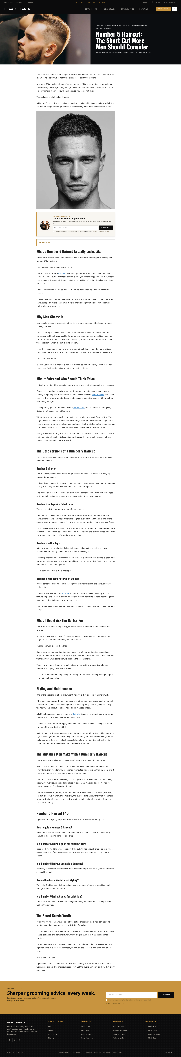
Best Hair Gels (150, 1038)
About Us (146, 2)
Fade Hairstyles (119, 1038)
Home (98, 25)
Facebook (30, 2)
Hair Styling (144, 9)
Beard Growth (86, 1030)
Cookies (89, 1052)
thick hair (66, 593)
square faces (98, 395)
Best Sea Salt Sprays (153, 1034)
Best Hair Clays (151, 1030)
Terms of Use (78, 1052)
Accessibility (118, 1052)
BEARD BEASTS (16, 1022)
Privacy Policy (88, 231)
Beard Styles (109, 9)
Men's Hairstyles (127, 9)
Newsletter (163, 9)
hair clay (77, 714)
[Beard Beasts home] (17, 9)
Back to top (166, 1053)
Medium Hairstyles (120, 1030)
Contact (51, 1030)
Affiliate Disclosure (102, 1052)
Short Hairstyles (119, 1027)
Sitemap (51, 1038)
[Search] (174, 9)
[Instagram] (9, 1040)
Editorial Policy (53, 1034)
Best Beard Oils (151, 1027)
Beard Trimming (86, 1034)
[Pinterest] (14, 1040)
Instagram (8, 2)
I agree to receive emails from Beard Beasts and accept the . (82, 231)
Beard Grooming (92, 9)
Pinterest (20, 2)
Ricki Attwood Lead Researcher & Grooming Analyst (116, 52)
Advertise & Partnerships (166, 2)
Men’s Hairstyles (106, 25)
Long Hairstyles (119, 1034)
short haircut (79, 407)
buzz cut (62, 273)
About (50, 1027)
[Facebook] (20, 1040)
